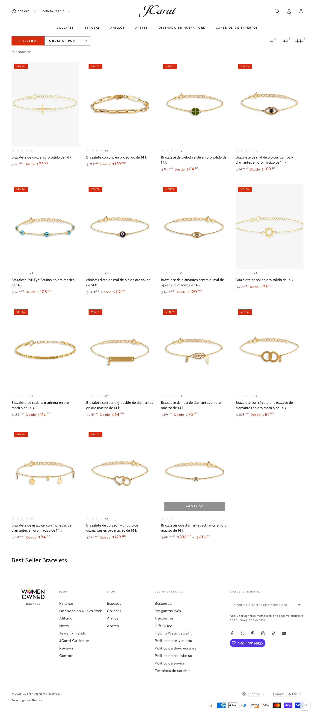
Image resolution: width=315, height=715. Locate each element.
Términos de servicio (173, 670)
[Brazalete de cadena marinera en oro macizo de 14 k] (45, 349)
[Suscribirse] (300, 605)
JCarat (28, 693)
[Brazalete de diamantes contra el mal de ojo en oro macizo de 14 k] (195, 226)
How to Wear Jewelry (173, 633)
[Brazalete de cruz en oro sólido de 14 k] (45, 104)
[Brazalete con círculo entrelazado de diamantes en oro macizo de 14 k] (269, 349)
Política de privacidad (173, 640)
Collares (114, 610)
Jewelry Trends (72, 633)
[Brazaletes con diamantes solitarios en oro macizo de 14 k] (195, 472)
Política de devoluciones (175, 648)
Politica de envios (170, 663)
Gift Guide (163, 625)
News (64, 625)
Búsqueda (163, 603)
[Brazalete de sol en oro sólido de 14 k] (269, 226)
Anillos (112, 618)
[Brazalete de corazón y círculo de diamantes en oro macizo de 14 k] (120, 472)
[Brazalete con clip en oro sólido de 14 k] (120, 104)
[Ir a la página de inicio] (157, 11)
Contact (66, 655)
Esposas (114, 603)
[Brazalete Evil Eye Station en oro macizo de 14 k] (45, 226)
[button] (277, 11)
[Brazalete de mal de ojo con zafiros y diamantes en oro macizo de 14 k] (269, 104)
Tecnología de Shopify (27, 700)
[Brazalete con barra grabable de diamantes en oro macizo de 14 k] (120, 349)
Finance (66, 603)
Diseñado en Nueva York (80, 610)
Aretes (113, 625)
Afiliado (65, 618)
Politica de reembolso (173, 655)
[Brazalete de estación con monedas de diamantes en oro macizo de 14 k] (45, 472)
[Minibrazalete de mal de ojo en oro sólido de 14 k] (120, 226)
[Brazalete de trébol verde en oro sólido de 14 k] (195, 104)
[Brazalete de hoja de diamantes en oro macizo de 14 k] (195, 349)
